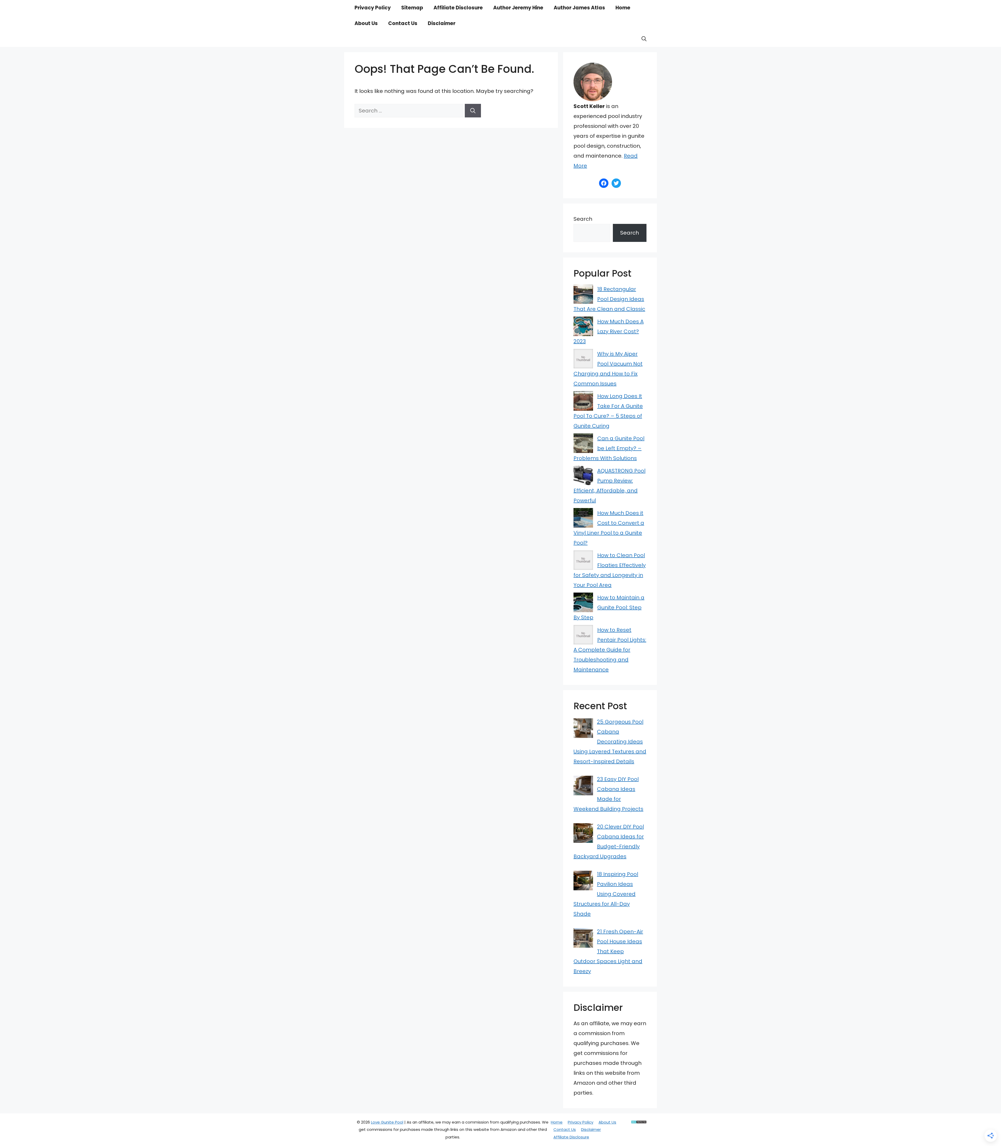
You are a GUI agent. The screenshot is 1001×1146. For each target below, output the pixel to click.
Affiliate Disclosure (458, 7)
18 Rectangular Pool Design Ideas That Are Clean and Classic (609, 299)
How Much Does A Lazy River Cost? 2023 (608, 331)
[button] (644, 39)
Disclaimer (441, 23)
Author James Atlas (579, 7)
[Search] (473, 110)
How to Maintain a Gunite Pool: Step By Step (608, 607)
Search (582, 219)
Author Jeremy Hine (518, 7)
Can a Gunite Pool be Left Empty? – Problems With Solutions (608, 448)
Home (622, 7)
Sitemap (412, 7)
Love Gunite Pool (387, 1122)
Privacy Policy (373, 7)
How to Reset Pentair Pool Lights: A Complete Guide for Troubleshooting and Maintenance (609, 649)
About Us (366, 23)
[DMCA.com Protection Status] (638, 1122)
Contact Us (402, 23)
